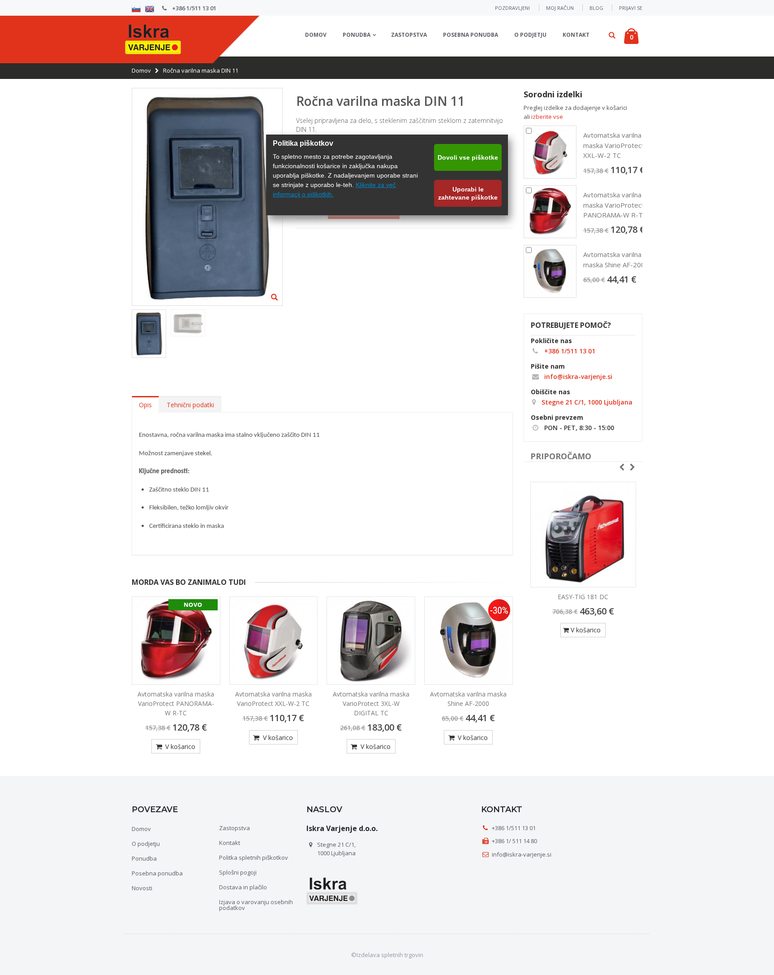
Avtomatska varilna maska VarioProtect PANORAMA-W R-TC (176, 703)
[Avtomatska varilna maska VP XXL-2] (274, 641)
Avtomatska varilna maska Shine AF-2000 (468, 699)
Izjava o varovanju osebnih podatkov (256, 905)
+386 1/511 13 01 (193, 8)
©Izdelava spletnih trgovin (387, 955)
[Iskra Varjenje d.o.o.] (153, 38)
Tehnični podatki (190, 404)
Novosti (142, 888)
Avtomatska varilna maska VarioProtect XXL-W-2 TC (273, 699)
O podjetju (530, 35)
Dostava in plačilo (243, 887)
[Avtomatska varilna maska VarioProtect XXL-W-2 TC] (550, 152)
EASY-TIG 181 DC (583, 596)
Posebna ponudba (470, 35)
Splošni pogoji (238, 872)
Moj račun (560, 7)
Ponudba (356, 35)
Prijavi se (630, 7)
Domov (141, 70)
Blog (596, 7)
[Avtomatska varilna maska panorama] (176, 641)
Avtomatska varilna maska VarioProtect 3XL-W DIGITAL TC (371, 703)
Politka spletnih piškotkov (253, 857)
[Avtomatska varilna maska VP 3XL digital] (371, 641)
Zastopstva (409, 35)
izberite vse (547, 117)
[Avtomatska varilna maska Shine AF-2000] (468, 641)
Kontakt (576, 35)
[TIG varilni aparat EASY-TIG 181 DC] (583, 534)
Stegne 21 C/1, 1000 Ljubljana (586, 402)
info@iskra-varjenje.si (577, 376)
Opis (145, 404)
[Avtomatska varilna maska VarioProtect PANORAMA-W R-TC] (550, 211)
